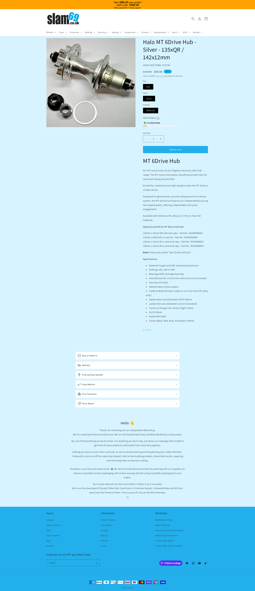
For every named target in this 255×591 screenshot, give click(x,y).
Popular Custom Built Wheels (169, 530)
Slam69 (130, 588)
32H (148, 86)
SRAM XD (150, 110)
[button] (51, 32)
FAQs (48, 530)
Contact (50, 520)
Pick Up (104, 535)
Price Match (106, 525)
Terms (104, 546)
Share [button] (148, 329)
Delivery (104, 530)
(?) (158, 117)
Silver (149, 98)
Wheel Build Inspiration (166, 535)
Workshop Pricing (163, 520)
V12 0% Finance (108, 520)
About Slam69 (53, 535)
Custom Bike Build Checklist (168, 546)
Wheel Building (162, 525)
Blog (48, 540)
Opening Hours (53, 525)
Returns (104, 540)
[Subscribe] (96, 562)
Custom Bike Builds (164, 540)
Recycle (49, 546)
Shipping (160, 76)
